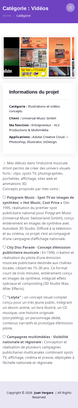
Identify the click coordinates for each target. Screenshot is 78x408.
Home (7, 16)
